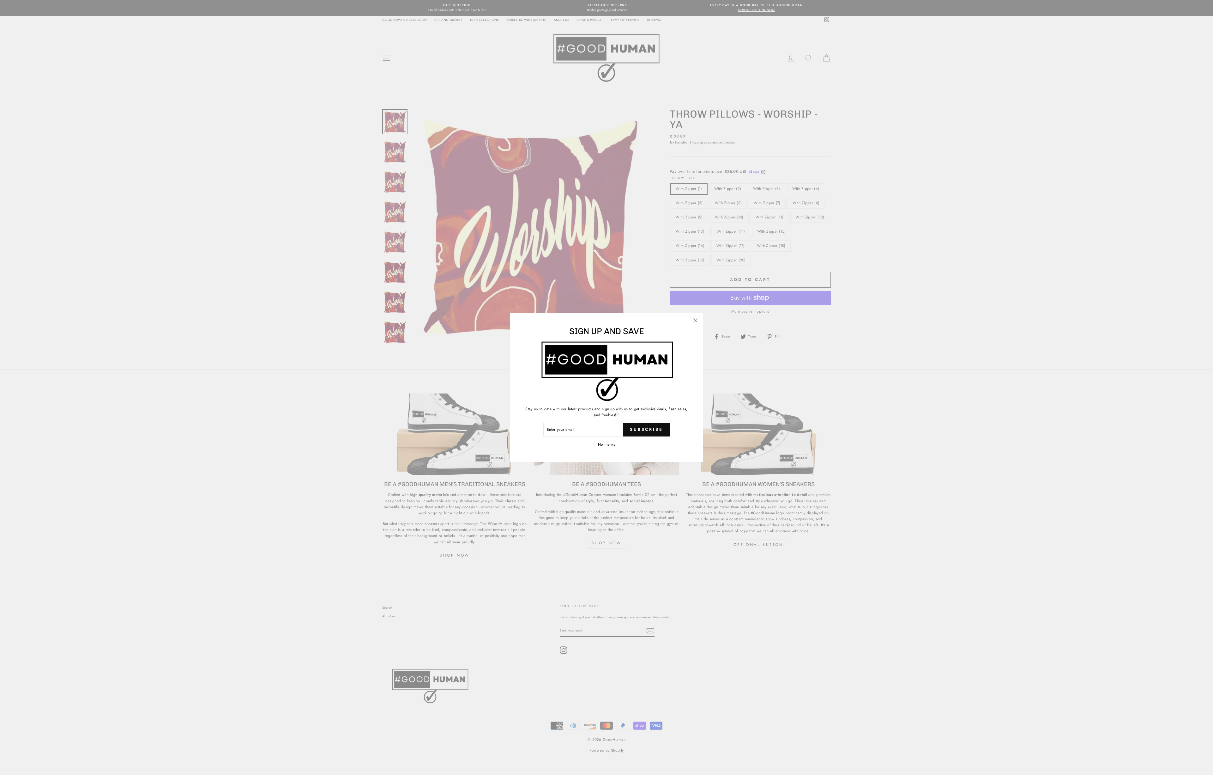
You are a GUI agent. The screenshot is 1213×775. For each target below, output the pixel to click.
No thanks (606, 444)
